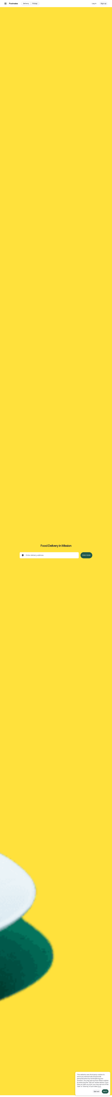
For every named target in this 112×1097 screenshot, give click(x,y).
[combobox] (51, 555)
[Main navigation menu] (5, 3)
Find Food (86, 555)
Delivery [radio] (26, 3)
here (99, 1086)
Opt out (96, 1091)
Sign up (103, 3)
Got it (105, 1091)
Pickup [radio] (34, 3)
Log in (94, 3)
